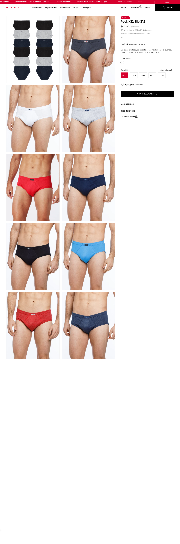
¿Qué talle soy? (166, 70)
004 (143, 75)
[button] (36, 7)
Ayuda (167, 2)
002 (124, 75)
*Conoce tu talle (128, 116)
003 (134, 75)
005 (152, 75)
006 (162, 75)
